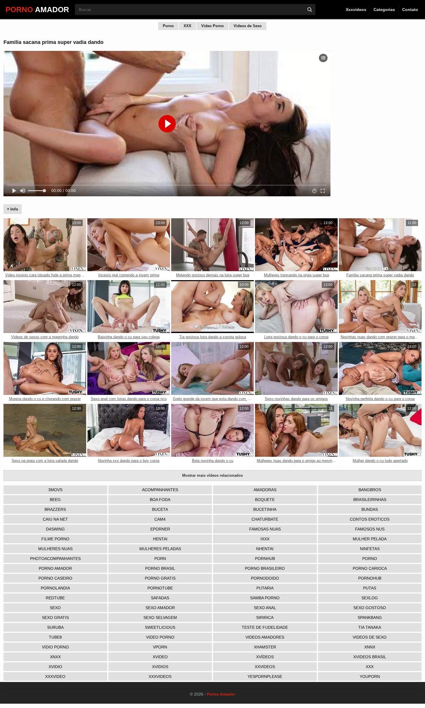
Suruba (55, 627)
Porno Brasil (160, 568)
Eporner (160, 529)
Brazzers (55, 509)
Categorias (384, 9)
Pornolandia (55, 588)
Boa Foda (160, 499)
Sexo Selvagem (160, 617)
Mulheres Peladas (160, 548)
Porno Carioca (370, 568)
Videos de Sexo (248, 26)
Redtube (55, 598)
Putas (369, 588)
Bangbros (370, 489)
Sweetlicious (160, 627)
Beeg (55, 499)
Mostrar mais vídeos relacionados (212, 475)
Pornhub (265, 558)
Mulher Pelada (370, 539)
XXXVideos (160, 676)
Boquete (265, 499)
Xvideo (160, 657)
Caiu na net (55, 519)
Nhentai (265, 548)
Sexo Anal (265, 607)
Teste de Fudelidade (265, 627)
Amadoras (265, 489)
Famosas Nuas (265, 529)
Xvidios (160, 666)
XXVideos (265, 666)
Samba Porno (265, 598)
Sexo (55, 607)
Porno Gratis (160, 578)
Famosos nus (370, 529)
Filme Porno (55, 539)
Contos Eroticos (369, 519)
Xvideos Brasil (369, 657)
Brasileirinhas (369, 499)
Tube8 (55, 637)
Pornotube (160, 588)
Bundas (369, 509)
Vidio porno (55, 647)
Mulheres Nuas (55, 548)
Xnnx (369, 647)
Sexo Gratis (55, 617)
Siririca (265, 617)
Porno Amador (55, 568)
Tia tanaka (369, 627)
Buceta (160, 509)
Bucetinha (264, 509)
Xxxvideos (356, 9)
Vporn (160, 647)
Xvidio (55, 666)
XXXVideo (55, 676)
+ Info (12, 209)
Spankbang (370, 617)
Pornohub (369, 578)
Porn (160, 558)
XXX (187, 26)
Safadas (160, 598)
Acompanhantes (160, 489)
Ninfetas (370, 548)
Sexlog (369, 598)
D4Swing (55, 529)
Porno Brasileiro (265, 568)
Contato (410, 9)
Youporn (370, 676)
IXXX (264, 539)
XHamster (265, 647)
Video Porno (212, 26)
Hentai (160, 539)
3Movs (55, 489)
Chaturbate (265, 519)
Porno (168, 26)
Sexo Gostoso (369, 607)
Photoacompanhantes (55, 558)
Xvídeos (265, 657)
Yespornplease (264, 676)
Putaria (265, 588)
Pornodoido (265, 578)
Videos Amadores (264, 637)
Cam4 (160, 519)
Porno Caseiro (55, 578)
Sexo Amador (160, 607)
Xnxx (55, 657)
